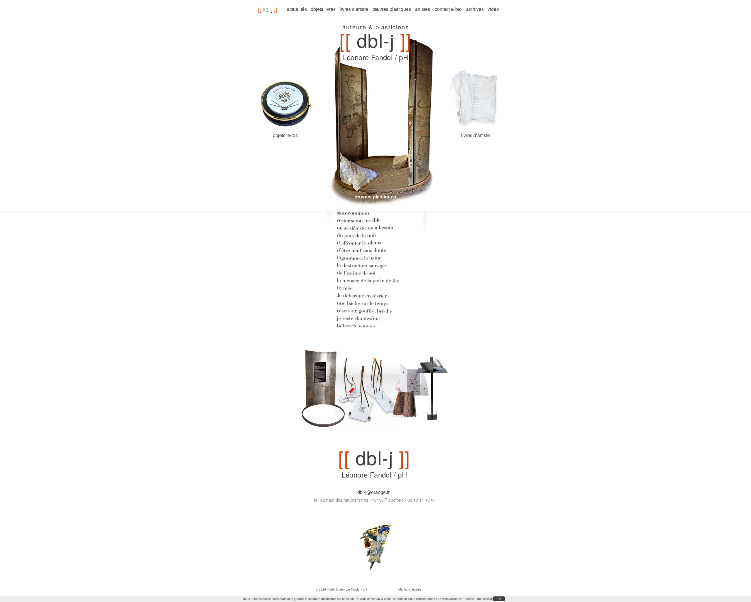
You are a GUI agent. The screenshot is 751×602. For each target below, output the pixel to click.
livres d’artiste (475, 135)
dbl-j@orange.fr (373, 492)
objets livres (285, 135)
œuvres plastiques (375, 196)
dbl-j (267, 9)
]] (275, 9)
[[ (259, 9)
